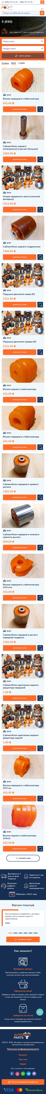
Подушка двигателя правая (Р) (19, 342)
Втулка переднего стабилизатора (21, 99)
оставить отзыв (24, 939)
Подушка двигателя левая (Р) (19, 294)
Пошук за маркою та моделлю (25, 1082)
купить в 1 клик (20, 109)
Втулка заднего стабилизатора (19, 389)
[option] (23, 80)
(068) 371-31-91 (26, 2)
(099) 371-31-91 (11, 2)
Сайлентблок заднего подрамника (21, 247)
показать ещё (24, 858)
